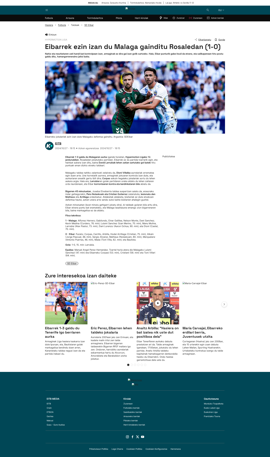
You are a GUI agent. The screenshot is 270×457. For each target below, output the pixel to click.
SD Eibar (71, 263)
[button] (224, 304)
